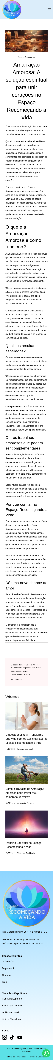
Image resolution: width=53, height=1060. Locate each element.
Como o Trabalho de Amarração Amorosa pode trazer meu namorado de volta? (24, 792)
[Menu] (49, 10)
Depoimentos (9, 968)
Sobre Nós (8, 961)
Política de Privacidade (16, 1057)
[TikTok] (12, 1037)
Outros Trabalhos (11, 1019)
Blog (4, 982)
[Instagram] (4, 1037)
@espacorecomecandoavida (19, 629)
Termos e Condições (38, 1057)
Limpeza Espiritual (25, 749)
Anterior (18, 679)
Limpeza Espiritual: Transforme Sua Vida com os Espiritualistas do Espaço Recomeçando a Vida (26, 738)
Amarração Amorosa (26, 57)
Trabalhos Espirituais (26, 853)
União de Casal (10, 1012)
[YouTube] (19, 1037)
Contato (6, 975)
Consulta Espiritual (12, 998)
